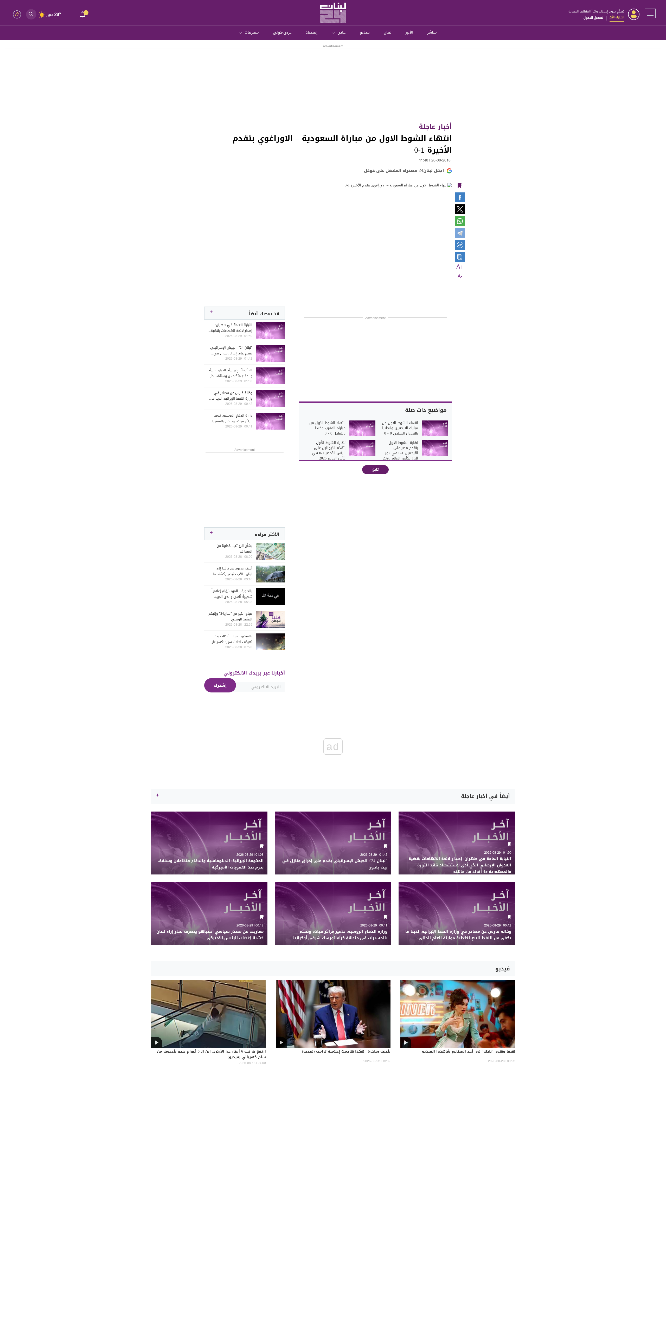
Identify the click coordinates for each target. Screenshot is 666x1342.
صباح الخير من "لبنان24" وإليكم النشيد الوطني (230, 616)
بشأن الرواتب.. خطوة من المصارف (234, 548)
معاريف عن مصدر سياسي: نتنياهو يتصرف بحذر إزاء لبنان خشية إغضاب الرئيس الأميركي (210, 934)
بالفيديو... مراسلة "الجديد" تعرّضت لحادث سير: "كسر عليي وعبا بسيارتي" (230, 639)
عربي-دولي (282, 32)
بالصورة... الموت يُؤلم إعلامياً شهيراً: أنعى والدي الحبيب (232, 594)
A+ (460, 267)
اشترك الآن (617, 17)
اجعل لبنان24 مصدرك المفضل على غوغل (404, 170)
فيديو (365, 32)
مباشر (432, 32)
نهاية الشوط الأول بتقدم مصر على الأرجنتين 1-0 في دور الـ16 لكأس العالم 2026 (400, 450)
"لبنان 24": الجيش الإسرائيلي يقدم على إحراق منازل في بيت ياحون (231, 350)
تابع (375, 469)
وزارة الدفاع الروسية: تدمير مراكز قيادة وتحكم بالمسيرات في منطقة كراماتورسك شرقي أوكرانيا (231, 418)
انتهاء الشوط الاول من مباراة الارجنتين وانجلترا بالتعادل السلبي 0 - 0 (400, 428)
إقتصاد (311, 32)
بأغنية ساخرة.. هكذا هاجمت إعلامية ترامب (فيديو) (346, 1052)
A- (460, 276)
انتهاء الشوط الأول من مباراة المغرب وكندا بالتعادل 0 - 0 (327, 428)
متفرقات (252, 32)
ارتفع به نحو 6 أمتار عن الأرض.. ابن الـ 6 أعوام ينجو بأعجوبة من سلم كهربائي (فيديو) (211, 1055)
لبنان (388, 32)
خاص (341, 32)
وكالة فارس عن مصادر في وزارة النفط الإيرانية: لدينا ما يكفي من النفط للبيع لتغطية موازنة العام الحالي (231, 395)
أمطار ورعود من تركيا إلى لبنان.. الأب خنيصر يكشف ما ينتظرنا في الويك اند (232, 571)
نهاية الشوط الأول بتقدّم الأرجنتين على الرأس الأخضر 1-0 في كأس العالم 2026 (328, 450)
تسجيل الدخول (593, 18)
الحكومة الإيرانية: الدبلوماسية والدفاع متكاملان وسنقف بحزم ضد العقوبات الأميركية (230, 373)
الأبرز (409, 32)
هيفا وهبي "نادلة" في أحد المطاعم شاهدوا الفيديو (468, 1052)
